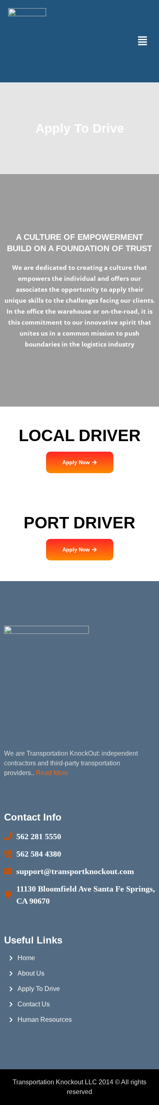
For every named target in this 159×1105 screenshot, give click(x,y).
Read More (52, 772)
